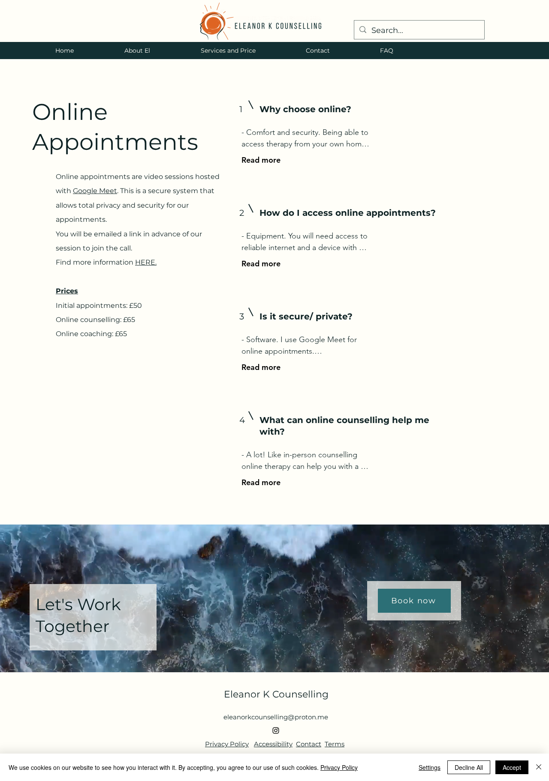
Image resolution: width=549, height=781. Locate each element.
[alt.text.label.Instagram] (275, 730)
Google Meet (95, 191)
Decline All (469, 767)
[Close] (539, 767)
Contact (308, 744)
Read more (261, 160)
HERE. (146, 262)
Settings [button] (429, 767)
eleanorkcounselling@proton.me (275, 717)
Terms (334, 744)
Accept (512, 767)
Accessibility (273, 744)
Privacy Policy (227, 744)
